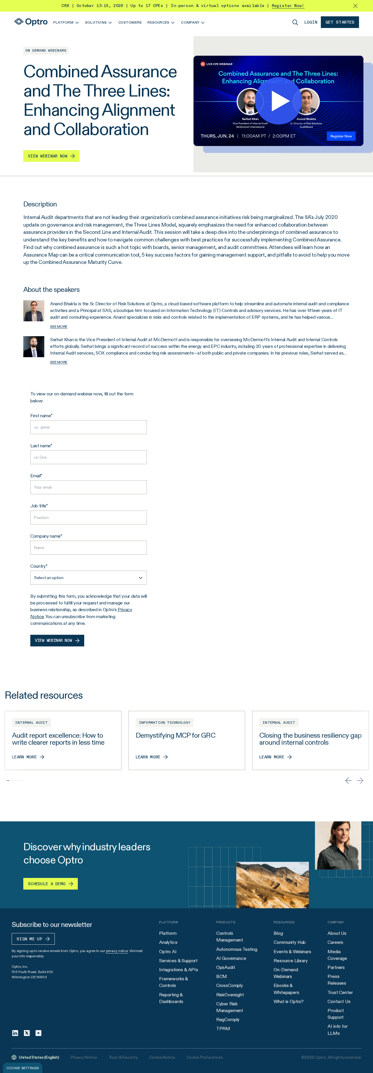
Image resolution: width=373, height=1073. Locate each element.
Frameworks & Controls (173, 982)
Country (38, 566)
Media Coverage (337, 955)
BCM (221, 976)
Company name (45, 536)
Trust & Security (123, 1057)
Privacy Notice (84, 1057)
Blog (278, 933)
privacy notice (117, 950)
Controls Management (229, 936)
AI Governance (231, 958)
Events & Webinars (292, 951)
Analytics (168, 942)
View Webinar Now (53, 641)
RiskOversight (230, 994)
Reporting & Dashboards (171, 998)
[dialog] (23, 1068)
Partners (336, 967)
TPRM (223, 1028)
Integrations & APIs (178, 969)
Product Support (336, 1014)
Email (35, 475)
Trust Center (340, 992)
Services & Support (178, 960)
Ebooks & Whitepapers (286, 989)
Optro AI (168, 951)
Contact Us (339, 1001)
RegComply (228, 1019)
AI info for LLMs (337, 1029)
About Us (337, 933)
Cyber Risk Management (229, 1007)
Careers (335, 942)
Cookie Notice (162, 1057)
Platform (168, 933)
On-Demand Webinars (286, 973)
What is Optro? (289, 1001)
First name (40, 415)
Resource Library (290, 960)
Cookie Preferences (205, 1057)
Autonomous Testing (236, 949)
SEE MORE (58, 326)
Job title (38, 506)
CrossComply (229, 985)
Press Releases (337, 980)
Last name (40, 445)
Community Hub (290, 942)
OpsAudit (225, 967)
